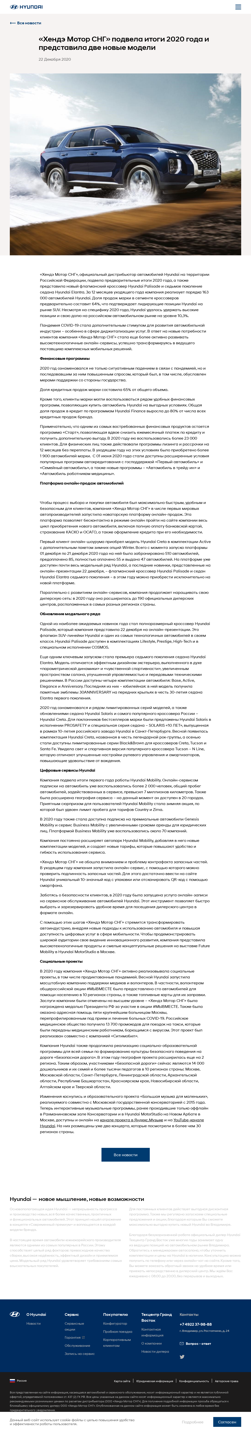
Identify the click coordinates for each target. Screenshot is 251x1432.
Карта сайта (122, 1381)
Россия (21, 1380)
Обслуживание (77, 1345)
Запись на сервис (80, 1353)
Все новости (29, 23)
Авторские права (226, 1381)
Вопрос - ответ (198, 1343)
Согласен (227, 1421)
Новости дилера (155, 1351)
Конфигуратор (115, 1323)
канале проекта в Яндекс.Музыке (131, 1119)
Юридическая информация (154, 1381)
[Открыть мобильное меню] (238, 6)
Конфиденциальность (194, 1381)
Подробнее (192, 1421)
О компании (151, 1343)
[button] (15, 1314)
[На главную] (26, 7)
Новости (33, 1323)
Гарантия (73, 1337)
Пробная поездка (117, 1331)
